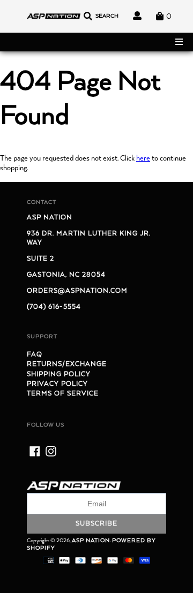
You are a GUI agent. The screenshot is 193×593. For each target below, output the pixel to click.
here (143, 158)
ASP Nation (91, 540)
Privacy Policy (57, 384)
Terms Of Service (63, 394)
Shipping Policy (59, 374)
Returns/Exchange (67, 364)
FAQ (34, 355)
